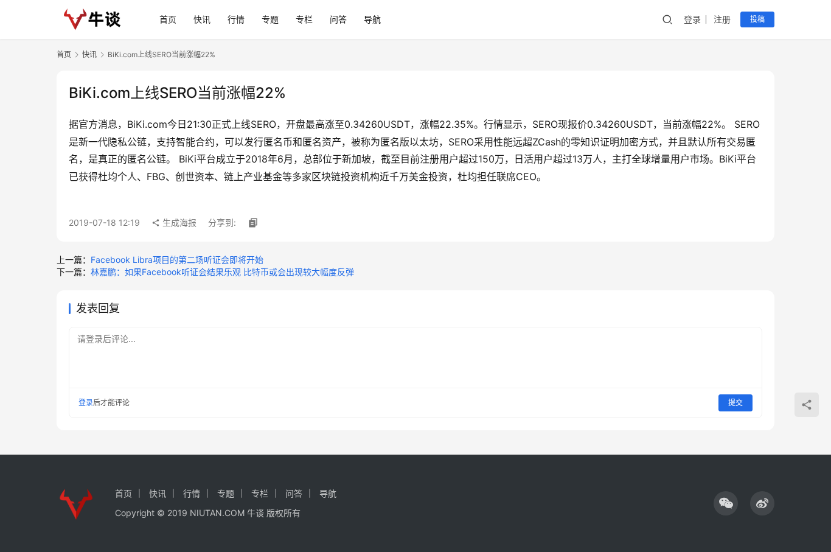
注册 (722, 19)
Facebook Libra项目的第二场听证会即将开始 (177, 259)
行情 (236, 19)
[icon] (726, 503)
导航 (372, 19)
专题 (270, 19)
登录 (692, 19)
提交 (735, 402)
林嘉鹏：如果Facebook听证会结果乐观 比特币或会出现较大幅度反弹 (222, 272)
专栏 (304, 19)
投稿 (757, 19)
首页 (167, 19)
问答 (338, 19)
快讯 (201, 19)
